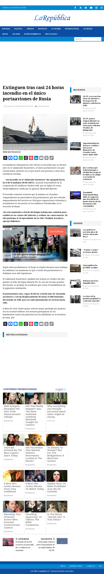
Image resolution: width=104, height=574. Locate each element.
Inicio (62, 566)
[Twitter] (80, 7)
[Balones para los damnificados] (75, 284)
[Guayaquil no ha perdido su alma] (75, 268)
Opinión (30, 29)
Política (18, 29)
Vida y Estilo (51, 34)
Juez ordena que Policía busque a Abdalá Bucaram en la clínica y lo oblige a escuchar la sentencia (92, 173)
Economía (56, 29)
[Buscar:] (87, 39)
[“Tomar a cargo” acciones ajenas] (75, 253)
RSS (100, 566)
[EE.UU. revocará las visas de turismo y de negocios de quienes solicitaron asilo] (75, 99)
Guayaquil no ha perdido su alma (90, 266)
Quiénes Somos (75, 566)
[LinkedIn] (85, 7)
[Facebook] (75, 7)
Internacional (72, 29)
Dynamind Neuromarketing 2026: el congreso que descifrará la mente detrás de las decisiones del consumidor (92, 199)
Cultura (16, 34)
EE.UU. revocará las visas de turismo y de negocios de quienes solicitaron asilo (92, 101)
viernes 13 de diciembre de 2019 (19, 106)
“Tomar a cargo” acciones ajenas (90, 251)
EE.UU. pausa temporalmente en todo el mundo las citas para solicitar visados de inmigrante (91, 124)
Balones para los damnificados (90, 282)
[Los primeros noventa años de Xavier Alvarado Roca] (75, 233)
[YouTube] (91, 7)
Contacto (91, 566)
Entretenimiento (32, 34)
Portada (6, 29)
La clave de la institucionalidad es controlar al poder (92, 298)
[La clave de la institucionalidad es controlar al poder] (75, 299)
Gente (5, 34)
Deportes (42, 29)
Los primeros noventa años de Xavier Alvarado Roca (90, 233)
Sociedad (87, 29)
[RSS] (101, 7)
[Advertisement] (52, 62)
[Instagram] (96, 7)
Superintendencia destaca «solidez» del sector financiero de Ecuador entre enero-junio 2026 (91, 149)
